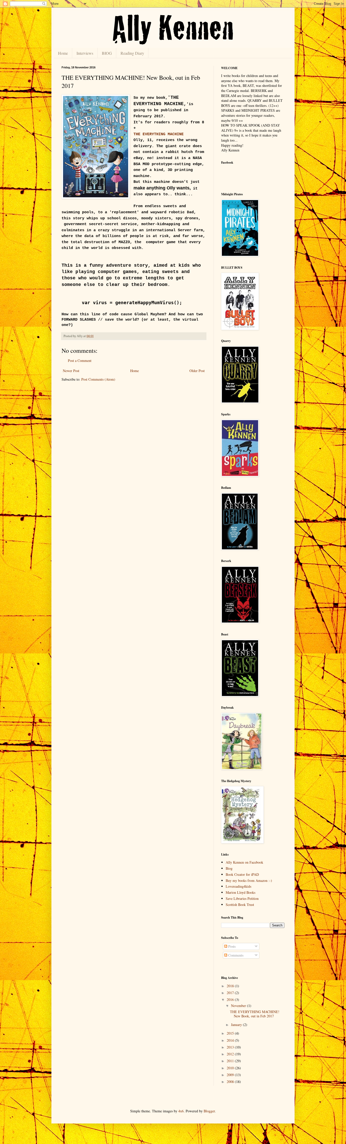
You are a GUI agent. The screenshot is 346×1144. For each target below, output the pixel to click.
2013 (231, 1047)
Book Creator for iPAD (242, 874)
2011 (231, 1060)
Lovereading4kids (238, 886)
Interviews (84, 53)
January (237, 1024)
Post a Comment (79, 360)
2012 (231, 1054)
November (239, 1005)
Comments (235, 955)
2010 (231, 1067)
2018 (231, 985)
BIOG (107, 53)
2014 (231, 1040)
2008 (231, 1081)
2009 (231, 1074)
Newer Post (71, 370)
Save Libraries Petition (242, 898)
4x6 (181, 1111)
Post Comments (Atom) (98, 379)
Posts (231, 946)
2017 (231, 992)
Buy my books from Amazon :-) (249, 880)
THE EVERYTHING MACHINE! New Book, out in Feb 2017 (254, 1013)
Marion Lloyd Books (240, 892)
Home (63, 53)
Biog (229, 868)
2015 (231, 1033)
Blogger (209, 1111)
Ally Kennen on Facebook (244, 862)
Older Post (197, 370)
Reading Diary (132, 53)
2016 (231, 999)
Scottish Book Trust (240, 904)
